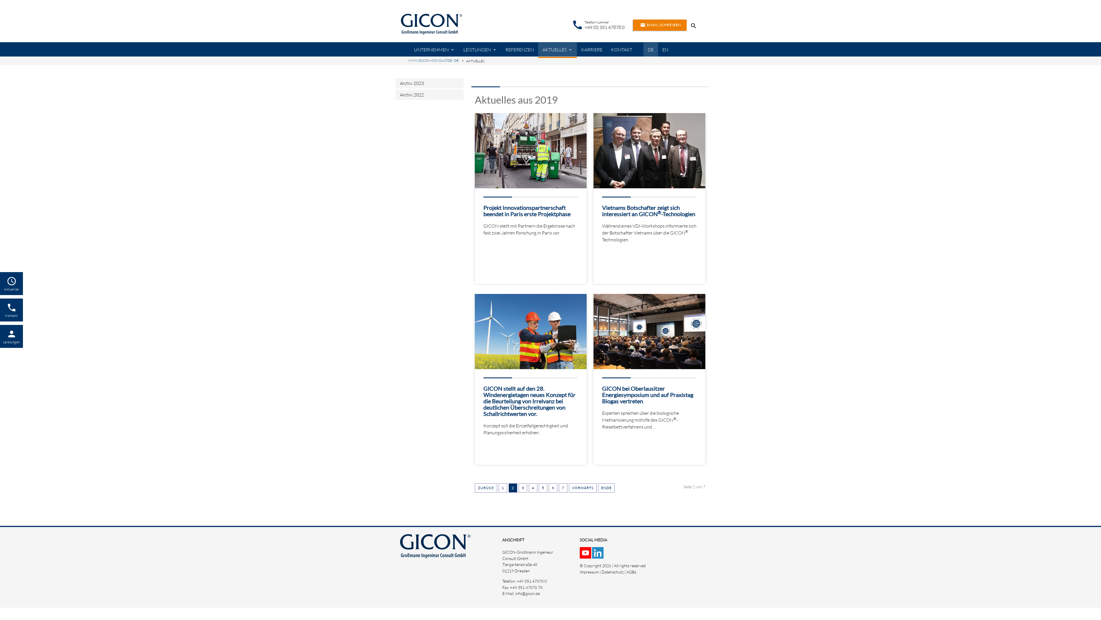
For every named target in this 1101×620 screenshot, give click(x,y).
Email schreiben (660, 25)
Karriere (591, 50)
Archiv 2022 (412, 95)
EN (665, 50)
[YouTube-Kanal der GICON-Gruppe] (586, 555)
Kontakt (621, 50)
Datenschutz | (614, 571)
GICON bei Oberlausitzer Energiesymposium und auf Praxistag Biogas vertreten (647, 394)
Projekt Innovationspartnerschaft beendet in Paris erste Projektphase (527, 210)
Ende (606, 488)
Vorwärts (583, 488)
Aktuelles (554, 50)
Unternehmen (431, 50)
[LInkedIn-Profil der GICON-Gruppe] (598, 555)
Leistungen (477, 50)
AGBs (631, 571)
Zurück (486, 488)
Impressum (589, 571)
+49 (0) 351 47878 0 (604, 27)
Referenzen (519, 50)
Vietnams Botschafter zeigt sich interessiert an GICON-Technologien (648, 210)
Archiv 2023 (412, 83)
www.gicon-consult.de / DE (433, 60)
